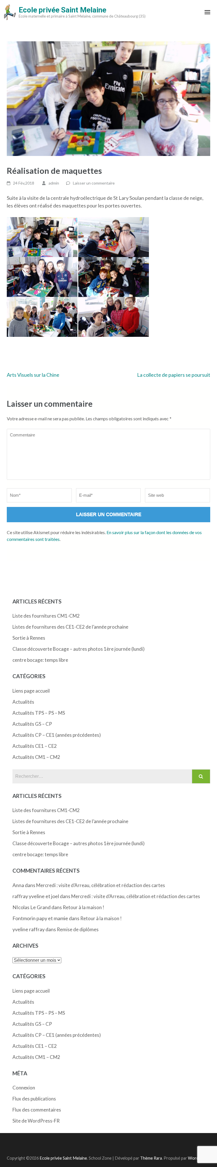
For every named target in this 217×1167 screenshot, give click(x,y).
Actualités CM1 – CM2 (36, 757)
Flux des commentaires (36, 1110)
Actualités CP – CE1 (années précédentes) (56, 735)
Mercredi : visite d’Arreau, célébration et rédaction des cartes (100, 885)
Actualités (23, 702)
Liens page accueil (31, 691)
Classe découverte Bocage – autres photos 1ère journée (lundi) (78, 649)
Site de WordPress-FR (36, 1121)
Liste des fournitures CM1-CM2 (46, 616)
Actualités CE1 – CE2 (34, 746)
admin (54, 183)
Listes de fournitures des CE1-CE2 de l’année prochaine (70, 627)
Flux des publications (34, 1099)
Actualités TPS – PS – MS (38, 713)
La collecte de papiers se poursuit (173, 375)
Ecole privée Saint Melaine (62, 10)
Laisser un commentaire (94, 183)
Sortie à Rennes (28, 638)
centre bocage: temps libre (40, 660)
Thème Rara (151, 1158)
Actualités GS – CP (32, 724)
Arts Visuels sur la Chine (33, 375)
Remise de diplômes (78, 929)
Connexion (23, 1088)
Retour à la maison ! (83, 907)
